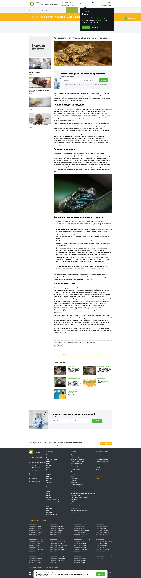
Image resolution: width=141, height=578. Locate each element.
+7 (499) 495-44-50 (53, 539)
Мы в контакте (35, 478)
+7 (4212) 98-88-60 (100, 539)
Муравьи (48, 461)
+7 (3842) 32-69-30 (32, 558)
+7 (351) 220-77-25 (100, 549)
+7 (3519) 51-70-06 (53, 541)
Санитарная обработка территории (79, 497)
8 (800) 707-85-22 (36, 467)
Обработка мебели (75, 495)
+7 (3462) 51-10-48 (78, 556)
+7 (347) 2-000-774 (100, 536)
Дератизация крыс (75, 457)
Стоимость (99, 464)
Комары (48, 472)
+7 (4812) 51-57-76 (78, 549)
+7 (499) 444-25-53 (100, 543)
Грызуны (73, 451)
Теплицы (73, 501)
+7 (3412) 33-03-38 (32, 545)
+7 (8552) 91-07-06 (53, 545)
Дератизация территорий (77, 461)
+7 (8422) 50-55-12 (100, 534)
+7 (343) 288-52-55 (32, 541)
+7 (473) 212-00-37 (32, 536)
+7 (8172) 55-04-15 (32, 534)
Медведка (48, 497)
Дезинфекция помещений (77, 484)
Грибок (72, 476)
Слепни (48, 493)
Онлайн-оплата (99, 476)
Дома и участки (99, 471)
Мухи (47, 476)
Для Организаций (100, 474)
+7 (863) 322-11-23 (78, 539)
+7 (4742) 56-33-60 (53, 536)
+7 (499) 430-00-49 (32, 524)
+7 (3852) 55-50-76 (32, 526)
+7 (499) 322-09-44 (32, 562)
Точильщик (49, 484)
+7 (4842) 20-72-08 (32, 556)
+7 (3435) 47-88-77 (53, 554)
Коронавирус (74, 471)
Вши (47, 504)
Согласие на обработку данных (51, 567)
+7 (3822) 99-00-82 (100, 526)
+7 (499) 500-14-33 (78, 534)
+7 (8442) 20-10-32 (32, 532)
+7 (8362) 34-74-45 (32, 549)
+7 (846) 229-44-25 (78, 543)
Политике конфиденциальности (59, 574)
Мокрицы (48, 474)
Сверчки (48, 491)
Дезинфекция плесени (76, 474)
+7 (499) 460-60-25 (53, 528)
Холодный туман (75, 508)
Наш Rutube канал (36, 481)
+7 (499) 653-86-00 (32, 539)
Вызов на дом (74, 489)
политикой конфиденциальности (100, 84)
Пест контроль (99, 455)
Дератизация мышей (76, 455)
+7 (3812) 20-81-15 (69, 3)
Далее (30, 74)
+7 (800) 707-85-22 (32, 543)
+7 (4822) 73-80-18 (78, 562)
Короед (48, 480)
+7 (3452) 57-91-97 (100, 530)
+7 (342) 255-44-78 (78, 532)
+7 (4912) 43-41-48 (78, 541)
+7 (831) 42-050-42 (53, 551)
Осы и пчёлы (49, 465)
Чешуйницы (49, 512)
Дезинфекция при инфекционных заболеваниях (83, 493)
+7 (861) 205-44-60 (53, 526)
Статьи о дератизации (62, 351)
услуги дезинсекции (92, 308)
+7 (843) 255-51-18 (32, 551)
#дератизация (57, 350)
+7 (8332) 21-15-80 (32, 560)
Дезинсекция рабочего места (78, 506)
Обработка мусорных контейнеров (79, 510)
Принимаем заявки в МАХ (88, 2)
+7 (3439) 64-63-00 (78, 530)
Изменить (95, 27)
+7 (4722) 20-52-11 (32, 528)
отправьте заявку (100, 20)
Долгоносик (49, 482)
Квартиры (98, 467)
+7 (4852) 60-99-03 (100, 551)
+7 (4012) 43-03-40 (32, 554)
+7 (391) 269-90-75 (53, 530)
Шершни (48, 495)
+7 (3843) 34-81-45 (53, 556)
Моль (47, 469)
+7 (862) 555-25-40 (78, 551)
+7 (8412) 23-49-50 (78, 528)
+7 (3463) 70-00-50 (53, 547)
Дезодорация (74, 478)
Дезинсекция (50, 451)
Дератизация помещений (77, 459)
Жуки (47, 506)
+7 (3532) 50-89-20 (78, 524)
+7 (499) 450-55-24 (100, 554)
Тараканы (48, 455)
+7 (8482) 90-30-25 (100, 524)
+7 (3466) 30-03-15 (53, 549)
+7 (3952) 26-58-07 (32, 547)
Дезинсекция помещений (52, 499)
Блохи (47, 463)
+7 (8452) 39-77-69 (78, 547)
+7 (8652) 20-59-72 (78, 554)
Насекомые (49, 478)
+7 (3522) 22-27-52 (53, 532)
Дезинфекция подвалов (77, 491)
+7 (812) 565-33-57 (100, 556)
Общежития (98, 469)
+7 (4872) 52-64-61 (100, 528)
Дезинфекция (75, 466)
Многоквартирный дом (52, 514)
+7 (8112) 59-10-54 (78, 536)
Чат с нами (34, 470)
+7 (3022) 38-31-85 (100, 547)
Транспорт (73, 480)
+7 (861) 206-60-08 (53, 558)
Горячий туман (74, 499)
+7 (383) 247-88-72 (53, 560)
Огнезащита (74, 512)
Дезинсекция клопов (51, 457)
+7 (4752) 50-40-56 (78, 560)
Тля (47, 489)
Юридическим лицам (102, 451)
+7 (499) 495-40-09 (53, 543)
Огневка (48, 467)
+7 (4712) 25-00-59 (53, 534)
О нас (97, 478)
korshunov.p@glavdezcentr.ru (38, 462)
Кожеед (48, 487)
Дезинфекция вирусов (76, 469)
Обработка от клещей (51, 459)
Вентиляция (74, 482)
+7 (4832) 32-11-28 (32, 530)
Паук (47, 510)
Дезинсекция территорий (52, 501)
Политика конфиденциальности (36, 567)
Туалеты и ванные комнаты (77, 503)
